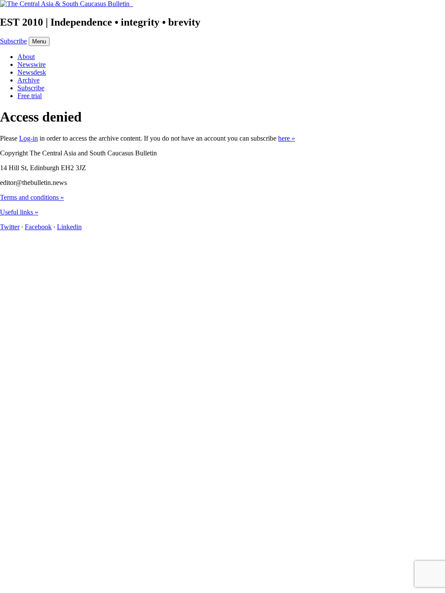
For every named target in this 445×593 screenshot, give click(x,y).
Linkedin (69, 227)
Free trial (29, 95)
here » (286, 138)
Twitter (10, 227)
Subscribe (13, 41)
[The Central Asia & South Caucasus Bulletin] (66, 3)
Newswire (31, 64)
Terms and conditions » (32, 197)
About (26, 56)
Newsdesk (31, 72)
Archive (28, 80)
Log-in (28, 138)
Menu (39, 41)
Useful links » (19, 212)
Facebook (38, 227)
